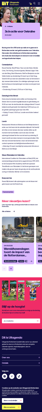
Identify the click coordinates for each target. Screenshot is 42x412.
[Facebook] (11, 376)
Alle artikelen (6, 211)
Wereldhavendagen (11, 261)
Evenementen (8, 192)
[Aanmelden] (37, 321)
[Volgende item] (11, 268)
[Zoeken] (34, 3)
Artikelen (10, 26)
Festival (21, 261)
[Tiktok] (19, 376)
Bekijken (32, 261)
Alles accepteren (9, 407)
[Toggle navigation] (39, 3)
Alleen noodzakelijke (10, 401)
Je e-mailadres (8, 321)
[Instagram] (4, 376)
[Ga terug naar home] (10, 3)
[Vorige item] (4, 268)
